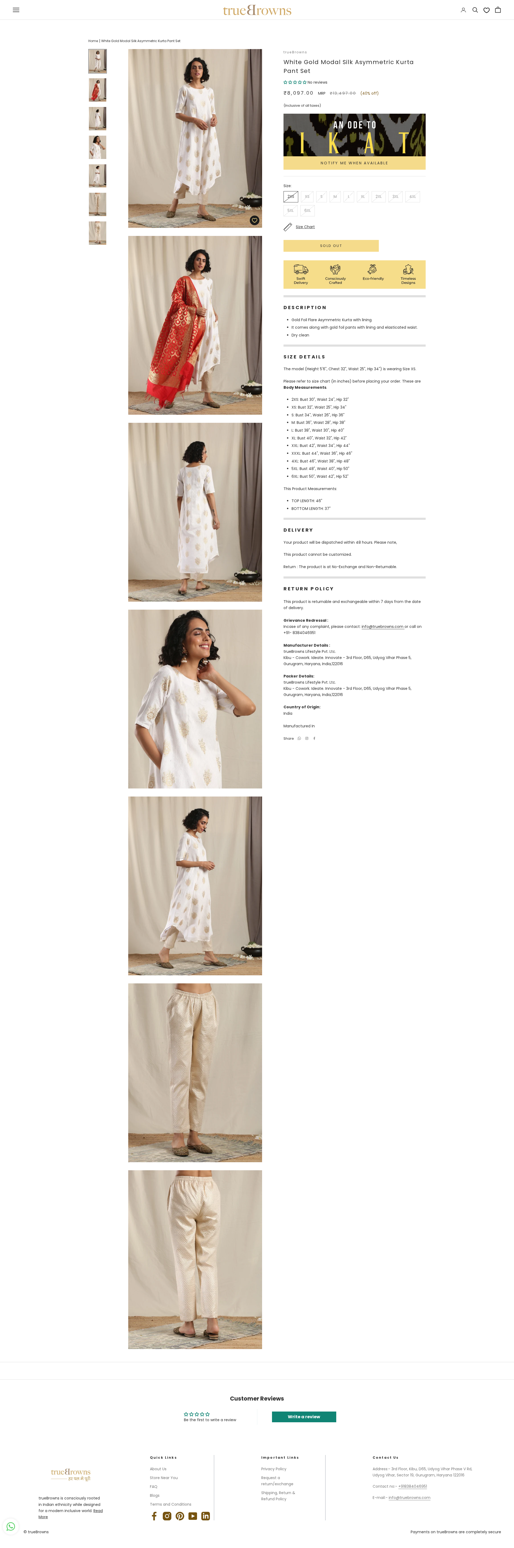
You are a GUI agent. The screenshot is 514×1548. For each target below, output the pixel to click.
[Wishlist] (486, 10)
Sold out (331, 245)
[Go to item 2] (97, 90)
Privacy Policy (273, 1469)
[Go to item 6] (97, 204)
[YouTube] (192, 1516)
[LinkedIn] (205, 1516)
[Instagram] (167, 1516)
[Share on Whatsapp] (299, 738)
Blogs (155, 1495)
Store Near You (164, 1477)
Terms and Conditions (170, 1504)
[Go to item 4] (97, 147)
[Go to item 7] (97, 233)
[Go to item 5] (97, 176)
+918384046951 (412, 1486)
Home (93, 41)
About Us (158, 1469)
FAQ (153, 1486)
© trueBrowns (36, 1532)
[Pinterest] (180, 1516)
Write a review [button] (304, 1417)
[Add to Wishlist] (254, 220)
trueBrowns (296, 52)
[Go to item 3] (97, 118)
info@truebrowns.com (383, 626)
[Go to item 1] (97, 61)
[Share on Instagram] (307, 738)
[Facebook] (314, 738)
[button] (296, 82)
